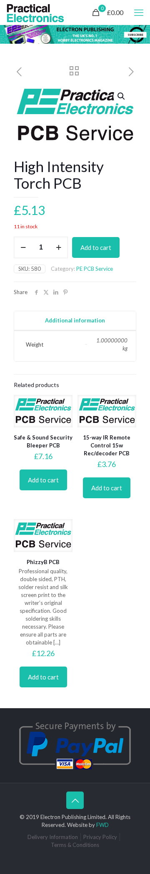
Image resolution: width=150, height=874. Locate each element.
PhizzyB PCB (43, 562)
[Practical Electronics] (35, 12)
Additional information (75, 320)
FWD (102, 825)
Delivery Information (53, 837)
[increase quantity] (58, 247)
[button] (121, 96)
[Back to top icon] (75, 800)
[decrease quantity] (23, 247)
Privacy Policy (100, 837)
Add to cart (95, 247)
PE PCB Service (94, 268)
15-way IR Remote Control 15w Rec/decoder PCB (106, 445)
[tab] (75, 320)
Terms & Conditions (75, 845)
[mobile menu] (139, 12)
